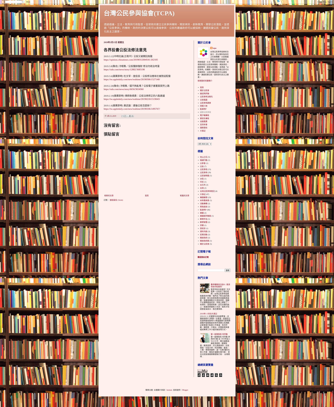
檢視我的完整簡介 (205, 81)
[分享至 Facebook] (130, 116)
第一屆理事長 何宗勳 (219, 334)
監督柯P (203, 109)
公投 (202, 166)
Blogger (185, 390)
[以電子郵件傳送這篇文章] (122, 116)
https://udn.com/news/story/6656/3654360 (124, 89)
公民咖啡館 (204, 176)
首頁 (147, 196)
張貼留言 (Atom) (116, 200)
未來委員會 (204, 200)
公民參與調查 (205, 103)
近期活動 (203, 235)
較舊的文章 (184, 196)
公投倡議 (203, 100)
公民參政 (203, 169)
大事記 (202, 131)
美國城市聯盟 (205, 216)
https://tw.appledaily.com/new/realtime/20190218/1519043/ (132, 99)
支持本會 (203, 125)
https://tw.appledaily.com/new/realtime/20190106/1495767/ (132, 109)
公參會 (202, 163)
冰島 (202, 179)
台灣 (202, 188)
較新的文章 (109, 196)
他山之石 (203, 157)
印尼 (202, 182)
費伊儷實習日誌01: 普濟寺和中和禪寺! (220, 286)
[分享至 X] (127, 116)
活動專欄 (203, 204)
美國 (202, 213)
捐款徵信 (203, 128)
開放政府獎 (204, 241)
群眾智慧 (203, 222)
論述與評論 (204, 94)
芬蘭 (202, 225)
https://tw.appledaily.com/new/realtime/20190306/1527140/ (132, 79)
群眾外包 (203, 219)
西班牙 (202, 228)
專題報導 (203, 197)
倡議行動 (203, 160)
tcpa (214, 48)
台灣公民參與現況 (207, 191)
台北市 (202, 185)
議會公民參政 (205, 112)
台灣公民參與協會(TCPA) (139, 13)
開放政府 (203, 238)
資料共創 (203, 231)
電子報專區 (204, 115)
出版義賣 (203, 121)
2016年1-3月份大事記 (208, 314)
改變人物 (203, 106)
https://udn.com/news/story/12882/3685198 (124, 69)
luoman (169, 390)
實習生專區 (204, 118)
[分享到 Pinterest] (132, 116)
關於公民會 (204, 90)
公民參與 (203, 173)
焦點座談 (203, 207)
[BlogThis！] (125, 116)
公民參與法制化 (206, 97)
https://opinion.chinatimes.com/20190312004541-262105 (131, 59)
